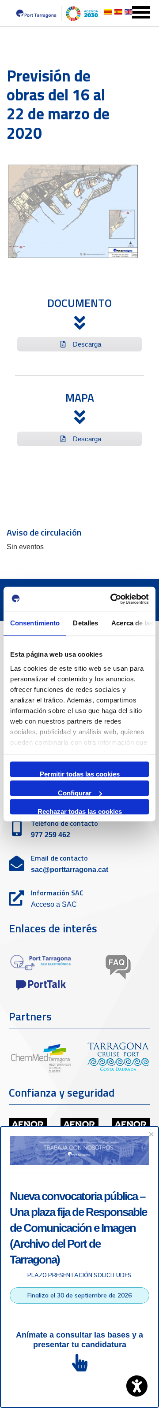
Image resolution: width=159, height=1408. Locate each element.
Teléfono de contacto (64, 823)
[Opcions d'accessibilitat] (137, 1386)
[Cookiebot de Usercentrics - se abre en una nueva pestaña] (112, 599)
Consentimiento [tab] (35, 623)
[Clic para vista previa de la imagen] (73, 211)
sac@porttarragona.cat (69, 869)
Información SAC (57, 892)
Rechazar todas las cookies (80, 811)
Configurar (74, 792)
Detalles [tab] (85, 623)
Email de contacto (59, 858)
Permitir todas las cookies (80, 773)
